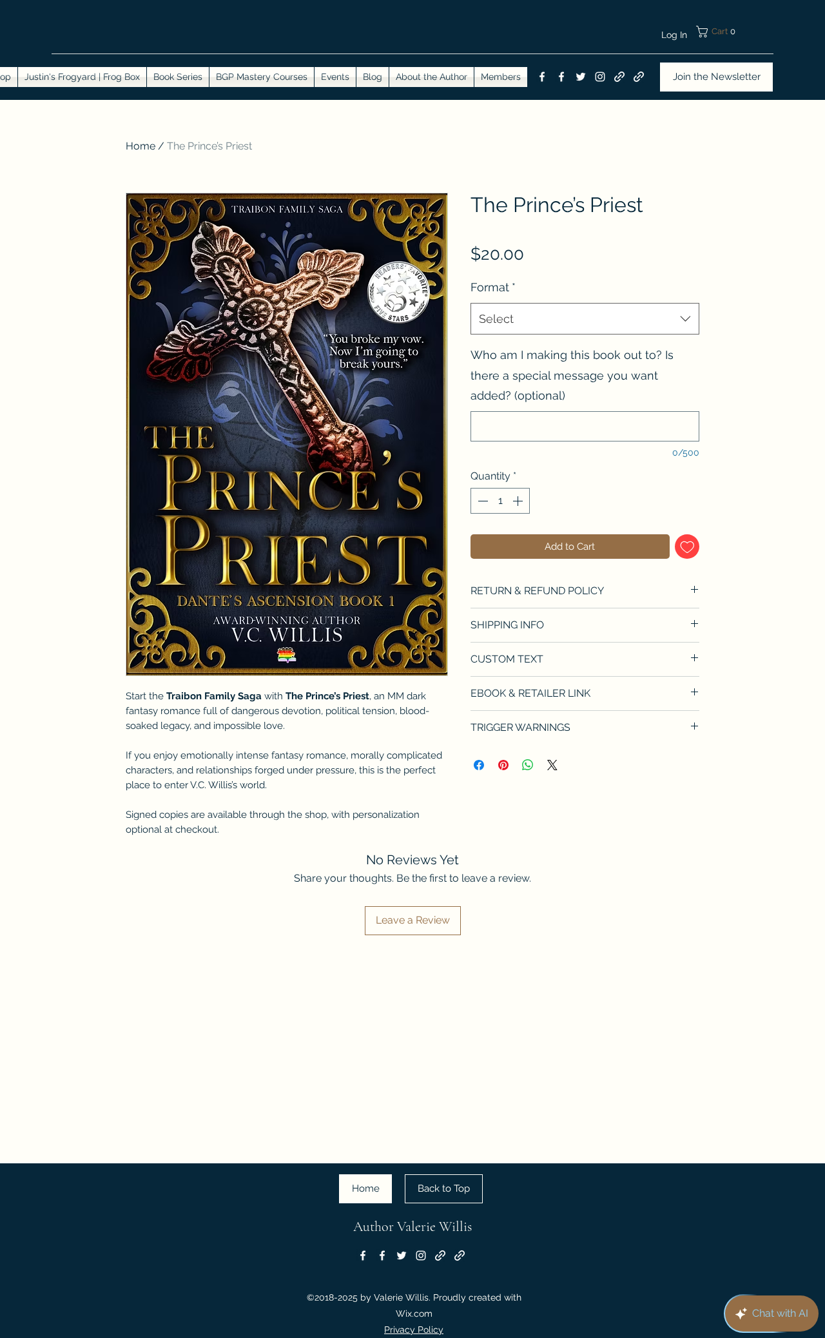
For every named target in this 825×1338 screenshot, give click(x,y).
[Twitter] (580, 76)
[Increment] (519, 501)
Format (493, 287)
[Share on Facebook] (479, 765)
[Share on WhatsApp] (528, 765)
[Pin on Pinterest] (503, 765)
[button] (734, 31)
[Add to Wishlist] (687, 546)
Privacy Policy (413, 1329)
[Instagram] (600, 76)
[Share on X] (552, 765)
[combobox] (585, 319)
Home (140, 146)
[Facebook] (542, 76)
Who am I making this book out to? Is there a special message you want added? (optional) (572, 375)
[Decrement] (481, 501)
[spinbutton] (500, 501)
